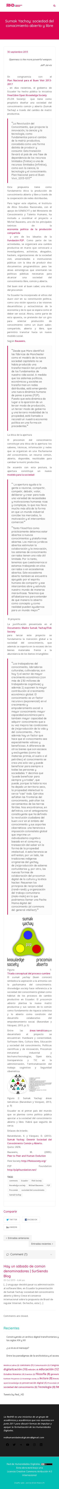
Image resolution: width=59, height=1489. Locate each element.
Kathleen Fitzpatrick (13, 1379)
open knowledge (13, 1383)
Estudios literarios (14, 1374)
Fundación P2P (15, 240)
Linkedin (13, 1227)
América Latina (11, 1365)
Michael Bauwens (36, 1185)
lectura (46, 1378)
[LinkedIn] (41, 1444)
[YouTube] (27, 1444)
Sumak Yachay (15, 1195)
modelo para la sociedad (20, 474)
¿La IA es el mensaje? (17, 1348)
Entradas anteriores (18, 1238)
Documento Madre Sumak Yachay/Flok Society (29, 629)
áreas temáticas (38, 1030)
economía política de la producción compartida (29, 231)
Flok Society (37, 1180)
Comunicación (42, 1365)
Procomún (13, 1190)
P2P (48, 1185)
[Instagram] (34, 1444)
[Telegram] (21, 1444)
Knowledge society (17, 1185)
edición (33, 1369)
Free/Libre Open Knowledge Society (27, 95)
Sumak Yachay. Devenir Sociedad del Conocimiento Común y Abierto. (29, 1141)
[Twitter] (14, 1444)
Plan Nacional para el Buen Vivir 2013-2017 (29, 82)
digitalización (16, 1369)
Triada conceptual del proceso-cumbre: (29, 973)
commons (13, 1180)
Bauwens (20, 341)
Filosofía (43, 1374)
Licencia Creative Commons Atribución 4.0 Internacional (29, 1473)
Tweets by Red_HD (14, 1394)
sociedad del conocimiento (33, 1190)
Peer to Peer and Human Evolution (26, 1155)
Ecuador (24, 1180)
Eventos (30, 1374)
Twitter (13, 1219)
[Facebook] (7, 1444)
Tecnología (46, 1387)
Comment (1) (18, 1254)
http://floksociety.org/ (33, 1161)
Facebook (32, 1219)
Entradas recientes (41, 1243)
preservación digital (34, 1382)
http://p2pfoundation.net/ (22, 1169)
